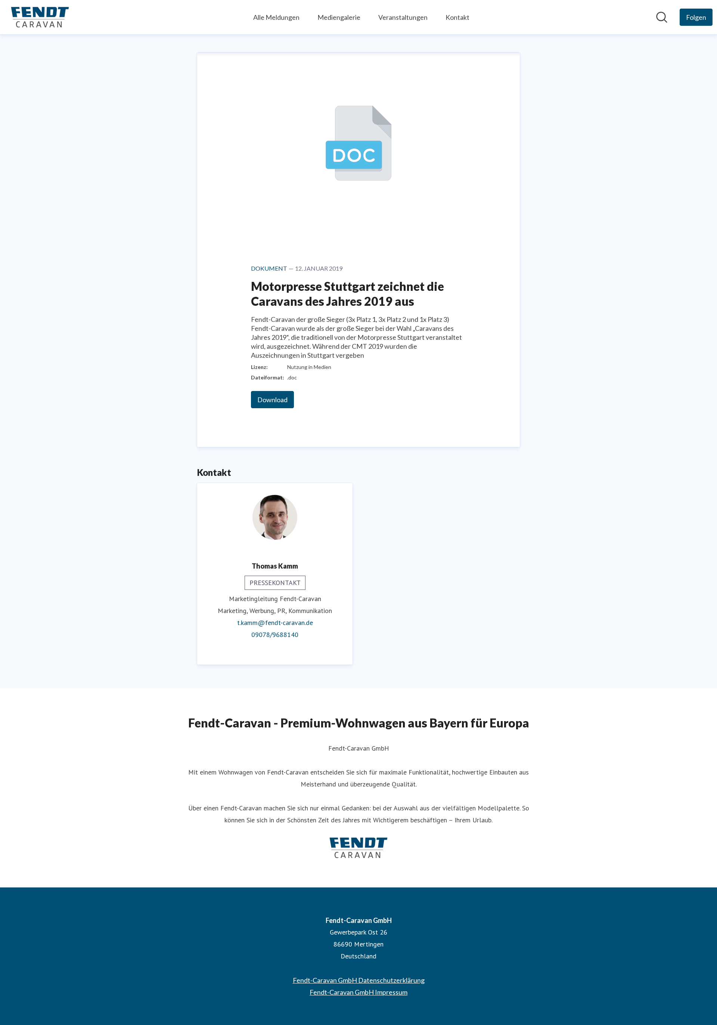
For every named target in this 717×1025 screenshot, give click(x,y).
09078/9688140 (274, 634)
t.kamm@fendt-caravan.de (275, 622)
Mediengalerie (338, 17)
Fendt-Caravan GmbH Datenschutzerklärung (359, 980)
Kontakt (457, 17)
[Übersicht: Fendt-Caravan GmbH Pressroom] (39, 17)
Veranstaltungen (403, 17)
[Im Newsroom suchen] (662, 17)
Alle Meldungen (276, 17)
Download (272, 399)
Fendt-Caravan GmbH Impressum (358, 992)
